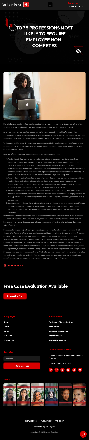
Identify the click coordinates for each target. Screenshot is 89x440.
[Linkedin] (62, 370)
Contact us (73, 3)
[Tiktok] (74, 370)
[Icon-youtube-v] (80, 370)
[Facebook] (56, 370)
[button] (50, 4)
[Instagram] (51, 370)
